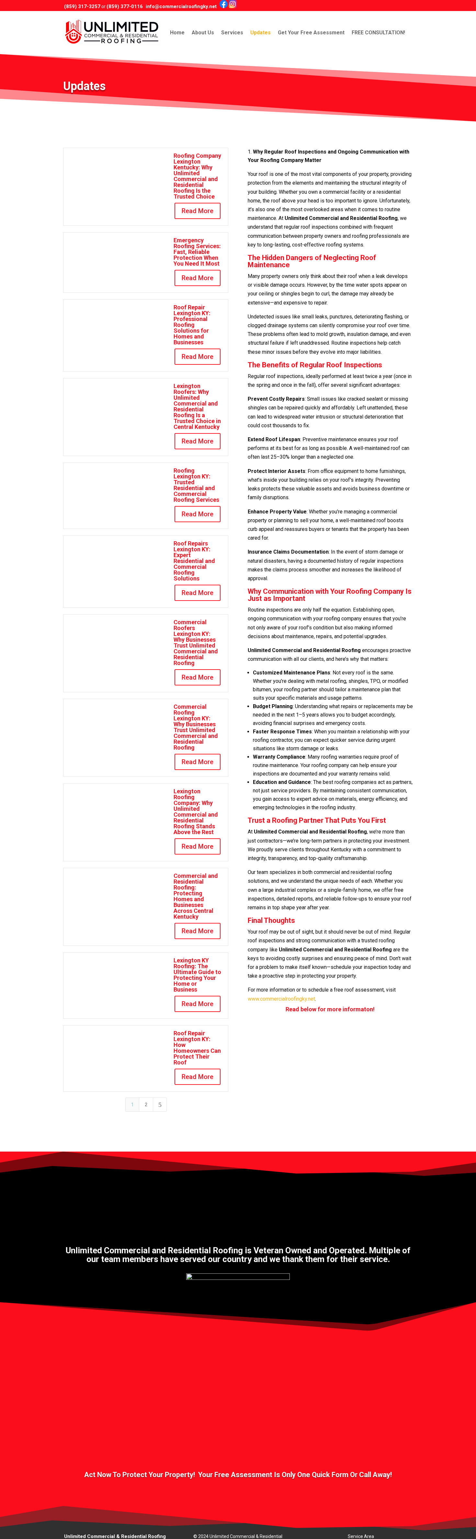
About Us (203, 32)
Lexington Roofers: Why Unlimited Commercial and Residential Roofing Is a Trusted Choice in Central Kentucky (197, 406)
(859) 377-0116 (125, 6)
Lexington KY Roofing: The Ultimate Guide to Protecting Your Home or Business (197, 975)
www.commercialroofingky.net (281, 999)
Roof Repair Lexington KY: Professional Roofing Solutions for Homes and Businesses (192, 325)
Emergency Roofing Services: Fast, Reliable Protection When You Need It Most (197, 252)
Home (177, 32)
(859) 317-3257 (82, 6)
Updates (260, 32)
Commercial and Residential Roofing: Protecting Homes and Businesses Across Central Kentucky (196, 896)
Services (232, 32)
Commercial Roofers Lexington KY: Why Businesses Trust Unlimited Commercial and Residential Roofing (196, 642)
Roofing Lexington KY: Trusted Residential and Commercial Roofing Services (196, 485)
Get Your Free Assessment (311, 32)
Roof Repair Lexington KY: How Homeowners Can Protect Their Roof (197, 1048)
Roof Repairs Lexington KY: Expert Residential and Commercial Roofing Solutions (194, 561)
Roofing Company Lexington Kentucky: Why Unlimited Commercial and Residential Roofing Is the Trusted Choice (197, 176)
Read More (197, 211)
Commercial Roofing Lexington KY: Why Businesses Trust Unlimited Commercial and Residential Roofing (196, 727)
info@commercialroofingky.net (181, 6)
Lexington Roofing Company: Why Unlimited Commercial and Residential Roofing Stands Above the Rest (196, 811)
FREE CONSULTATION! (378, 32)
